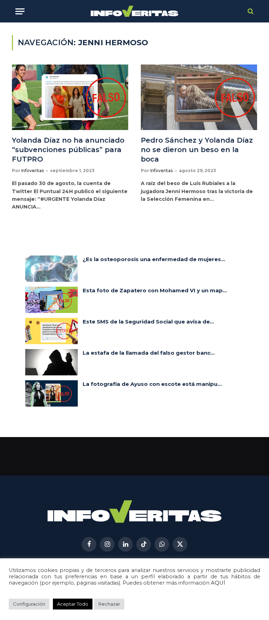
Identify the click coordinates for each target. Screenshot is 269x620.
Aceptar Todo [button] (72, 604)
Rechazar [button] (109, 604)
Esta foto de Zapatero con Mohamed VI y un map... (155, 290)
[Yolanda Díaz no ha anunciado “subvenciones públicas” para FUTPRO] (70, 97)
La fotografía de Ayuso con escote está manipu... (152, 384)
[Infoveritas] (134, 11)
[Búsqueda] (250, 11)
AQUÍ (218, 583)
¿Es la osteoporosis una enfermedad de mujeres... (154, 259)
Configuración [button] (29, 604)
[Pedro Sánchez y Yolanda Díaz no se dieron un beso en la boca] (199, 97)
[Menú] (20, 11)
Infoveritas (32, 170)
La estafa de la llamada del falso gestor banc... (149, 352)
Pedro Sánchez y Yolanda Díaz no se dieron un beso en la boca (197, 149)
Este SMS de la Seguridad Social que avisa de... (148, 321)
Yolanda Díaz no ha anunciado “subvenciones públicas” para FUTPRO (68, 149)
